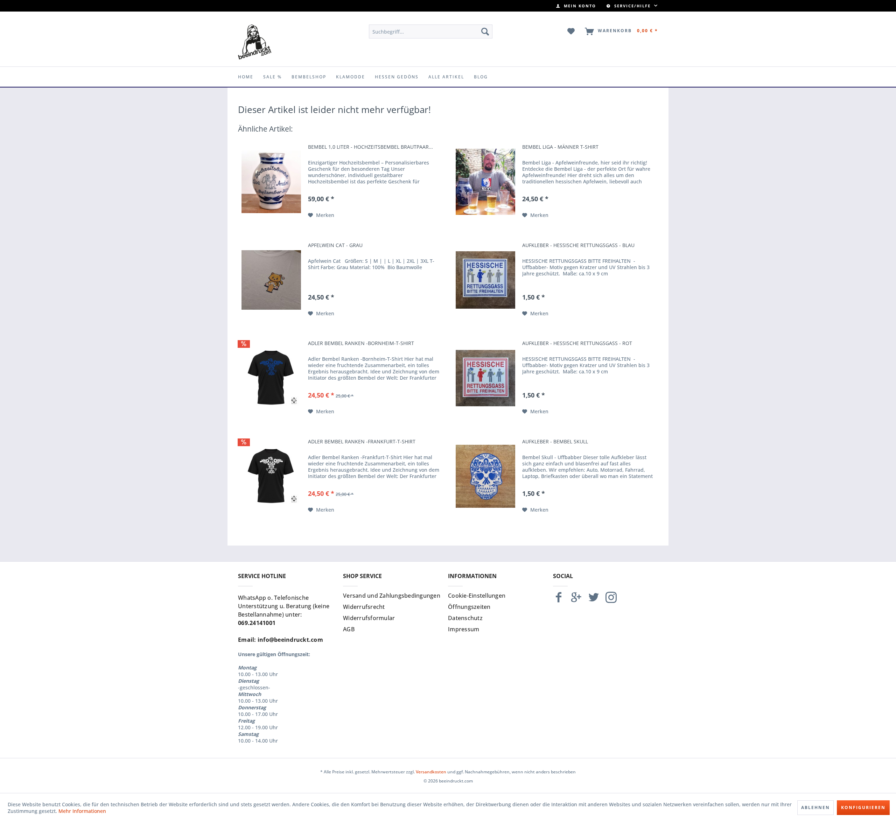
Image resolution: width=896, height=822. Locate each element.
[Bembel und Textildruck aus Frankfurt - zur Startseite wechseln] (254, 41)
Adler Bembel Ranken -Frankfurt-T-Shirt (361, 441)
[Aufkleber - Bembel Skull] (485, 476)
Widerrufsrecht (364, 607)
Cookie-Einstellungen (476, 595)
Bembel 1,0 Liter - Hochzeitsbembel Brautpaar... (370, 147)
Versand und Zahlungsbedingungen (391, 595)
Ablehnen (815, 807)
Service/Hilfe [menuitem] (632, 5)
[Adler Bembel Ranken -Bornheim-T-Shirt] (271, 378)
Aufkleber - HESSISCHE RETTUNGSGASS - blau (578, 245)
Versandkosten (431, 772)
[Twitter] (593, 600)
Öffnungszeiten (469, 607)
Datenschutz (465, 618)
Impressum (463, 629)
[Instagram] (611, 600)
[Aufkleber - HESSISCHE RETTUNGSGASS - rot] (485, 378)
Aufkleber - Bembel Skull (555, 441)
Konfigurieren (863, 807)
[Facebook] (558, 600)
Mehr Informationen (82, 811)
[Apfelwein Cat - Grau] (271, 280)
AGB (349, 629)
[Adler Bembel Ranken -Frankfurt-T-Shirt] (271, 476)
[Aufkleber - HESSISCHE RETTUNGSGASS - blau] (485, 280)
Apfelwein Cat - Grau (335, 245)
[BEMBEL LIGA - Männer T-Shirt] (485, 181)
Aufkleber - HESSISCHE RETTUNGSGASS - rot (577, 343)
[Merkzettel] (571, 31)
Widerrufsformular (369, 618)
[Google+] (576, 600)
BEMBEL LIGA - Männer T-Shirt (560, 147)
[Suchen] (485, 31)
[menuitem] (576, 5)
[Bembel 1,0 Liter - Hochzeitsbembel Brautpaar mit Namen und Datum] (271, 181)
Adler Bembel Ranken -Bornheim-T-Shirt (361, 343)
